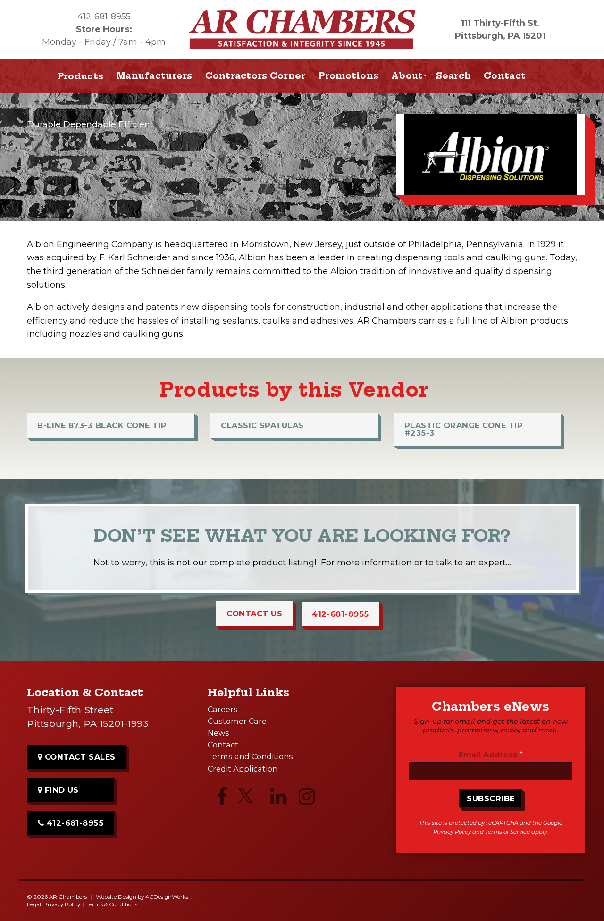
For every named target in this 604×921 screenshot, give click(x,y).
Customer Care (237, 721)
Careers (223, 709)
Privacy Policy (452, 832)
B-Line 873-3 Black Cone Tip (102, 425)
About (407, 75)
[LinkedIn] (278, 799)
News (218, 733)
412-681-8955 (104, 16)
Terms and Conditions (250, 756)
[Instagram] (307, 799)
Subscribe (490, 798)
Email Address (491, 754)
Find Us (60, 790)
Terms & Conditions (111, 904)
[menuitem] (154, 76)
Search (453, 75)
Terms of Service (507, 832)
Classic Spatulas (262, 425)
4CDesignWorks (166, 897)
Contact (505, 75)
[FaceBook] (222, 799)
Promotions (348, 75)
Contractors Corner (255, 75)
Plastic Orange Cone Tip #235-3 (463, 429)
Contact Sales (79, 757)
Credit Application (242, 768)
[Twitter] (250, 800)
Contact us (254, 613)
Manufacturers (154, 75)
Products (80, 76)
